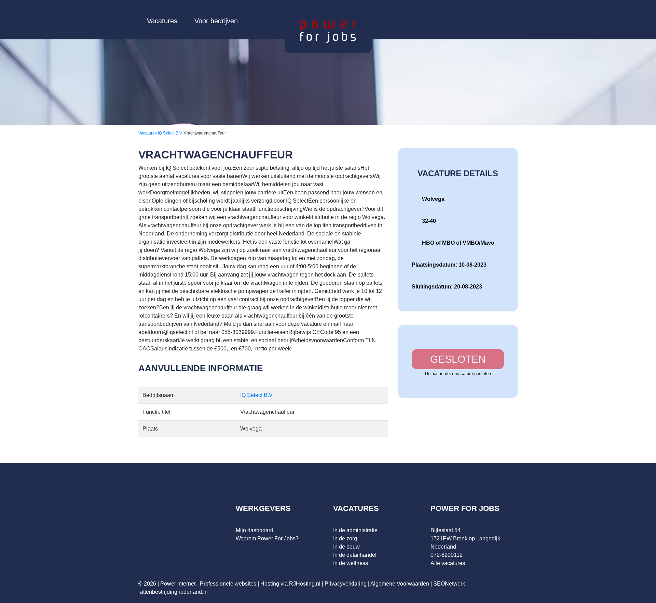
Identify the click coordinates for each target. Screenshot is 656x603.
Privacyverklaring (346, 584)
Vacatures (162, 21)
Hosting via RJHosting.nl (290, 584)
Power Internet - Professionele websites (208, 584)
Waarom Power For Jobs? (267, 538)
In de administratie (355, 530)
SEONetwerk (449, 584)
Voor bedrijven (216, 21)
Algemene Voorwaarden (399, 584)
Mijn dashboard (254, 530)
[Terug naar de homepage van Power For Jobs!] (328, 31)
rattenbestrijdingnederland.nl (173, 592)
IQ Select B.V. (171, 133)
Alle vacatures (447, 563)
